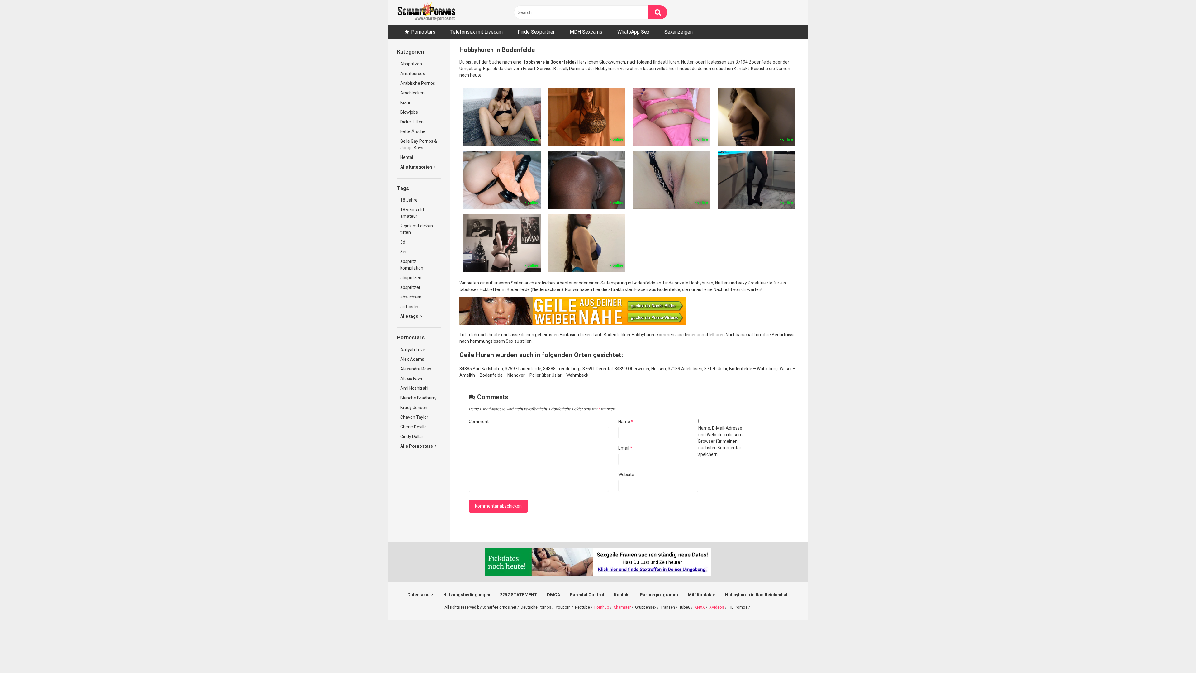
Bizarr (406, 102)
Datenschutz (420, 594)
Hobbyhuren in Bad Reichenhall (757, 594)
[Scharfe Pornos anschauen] (426, 12)
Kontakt (622, 594)
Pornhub (601, 607)
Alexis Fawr (411, 378)
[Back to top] (1175, 654)
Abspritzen (411, 63)
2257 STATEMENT (518, 594)
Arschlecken (412, 92)
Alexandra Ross (415, 368)
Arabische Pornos (417, 83)
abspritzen (410, 277)
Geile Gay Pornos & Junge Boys (418, 144)
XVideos (716, 607)
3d (402, 242)
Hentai (406, 157)
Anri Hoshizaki (414, 388)
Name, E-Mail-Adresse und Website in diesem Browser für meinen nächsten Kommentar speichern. (720, 441)
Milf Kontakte (701, 594)
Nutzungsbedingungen (466, 594)
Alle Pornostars (417, 446)
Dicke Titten (412, 121)
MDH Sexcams (586, 32)
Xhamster (622, 607)
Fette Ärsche (412, 131)
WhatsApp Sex (633, 32)
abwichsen (410, 296)
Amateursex (412, 73)
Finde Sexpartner (536, 32)
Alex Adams (412, 359)
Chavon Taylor (414, 417)
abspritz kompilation (411, 264)
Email (625, 448)
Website (626, 474)
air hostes (410, 306)
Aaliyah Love (412, 349)
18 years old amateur (412, 213)
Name (625, 421)
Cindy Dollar (411, 436)
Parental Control (587, 594)
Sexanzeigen (678, 32)
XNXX (700, 607)
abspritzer (410, 287)
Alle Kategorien (416, 167)
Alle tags (409, 316)
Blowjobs (409, 112)
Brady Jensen (413, 407)
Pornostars (423, 32)
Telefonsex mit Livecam (476, 32)
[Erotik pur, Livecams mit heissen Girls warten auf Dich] (572, 323)
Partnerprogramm (659, 594)
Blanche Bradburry (418, 397)
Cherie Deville (413, 426)
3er (403, 251)
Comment (479, 421)
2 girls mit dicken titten (416, 229)
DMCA (553, 594)
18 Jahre (409, 200)
